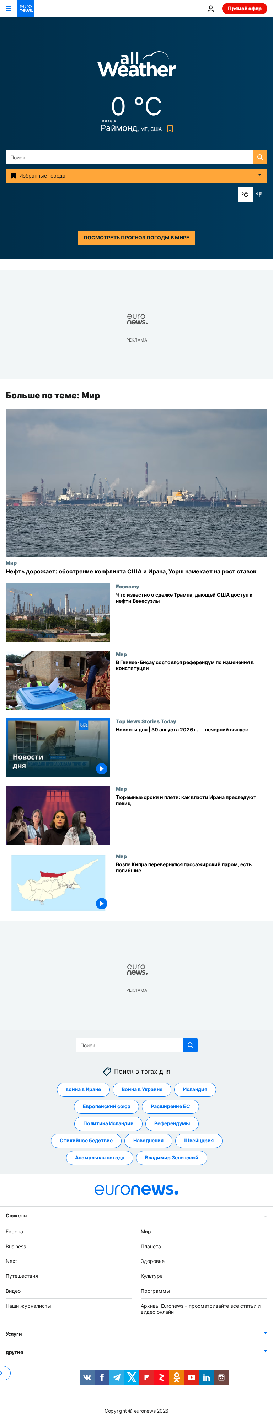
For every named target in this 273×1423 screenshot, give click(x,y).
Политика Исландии (108, 1124)
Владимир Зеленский (171, 1158)
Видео (13, 1291)
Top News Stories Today (146, 721)
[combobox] (136, 157)
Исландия (195, 1089)
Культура (152, 1276)
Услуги (14, 1334)
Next (11, 1261)
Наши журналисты (28, 1306)
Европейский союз (106, 1107)
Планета (151, 1246)
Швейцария (199, 1141)
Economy (127, 586)
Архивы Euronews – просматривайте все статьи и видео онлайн (201, 1309)
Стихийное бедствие (86, 1141)
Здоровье (153, 1261)
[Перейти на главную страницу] (25, 8)
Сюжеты (16, 1215)
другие (14, 1352)
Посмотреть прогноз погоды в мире (136, 237)
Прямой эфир (245, 8)
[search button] (260, 157)
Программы (155, 1291)
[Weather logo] (136, 66)
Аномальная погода (99, 1158)
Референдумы (172, 1124)
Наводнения (148, 1141)
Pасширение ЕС (170, 1107)
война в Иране (83, 1089)
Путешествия (22, 1276)
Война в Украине (142, 1089)
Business (16, 1246)
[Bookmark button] (169, 128)
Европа (14, 1231)
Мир (11, 562)
